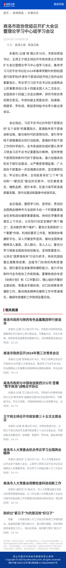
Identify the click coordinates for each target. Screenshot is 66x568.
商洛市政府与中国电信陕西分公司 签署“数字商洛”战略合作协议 (31, 384)
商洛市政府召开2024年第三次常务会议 (31, 353)
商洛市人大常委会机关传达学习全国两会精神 (32, 451)
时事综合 (33, 13)
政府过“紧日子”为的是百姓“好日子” (28, 513)
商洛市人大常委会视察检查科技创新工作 (32, 483)
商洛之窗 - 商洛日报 (27, 45)
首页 (6, 13)
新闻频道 (18, 13)
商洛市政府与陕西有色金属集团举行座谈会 (32, 321)
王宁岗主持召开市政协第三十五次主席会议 (32, 418)
